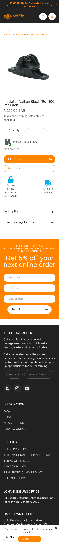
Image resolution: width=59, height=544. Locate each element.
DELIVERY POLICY (16, 449)
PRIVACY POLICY (15, 466)
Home (7, 30)
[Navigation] (52, 16)
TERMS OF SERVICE (17, 460)
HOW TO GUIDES (15, 428)
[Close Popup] (56, 528)
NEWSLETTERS (14, 423)
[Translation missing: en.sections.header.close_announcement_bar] (56, 4)
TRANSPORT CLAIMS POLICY (23, 472)
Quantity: (14, 130)
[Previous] (7, 4)
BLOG (7, 417)
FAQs (7, 411)
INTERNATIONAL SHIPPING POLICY (27, 455)
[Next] (51, 4)
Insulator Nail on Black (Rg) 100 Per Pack (27, 34)
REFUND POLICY (15, 478)
